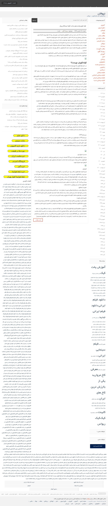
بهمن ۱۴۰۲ (102, 109)
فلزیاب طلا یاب (27, 403)
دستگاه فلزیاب (14, 330)
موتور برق (96, 399)
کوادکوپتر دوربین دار (75, 174)
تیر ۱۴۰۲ (103, 116)
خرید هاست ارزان (18, 156)
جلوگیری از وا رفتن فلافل (21, 31)
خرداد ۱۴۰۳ (102, 103)
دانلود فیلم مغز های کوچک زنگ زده (14, 311)
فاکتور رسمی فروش (19, 397)
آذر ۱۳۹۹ (103, 183)
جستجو (34, 20)
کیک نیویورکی (14, 476)
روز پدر (9, 346)
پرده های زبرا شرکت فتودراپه (37, 468)
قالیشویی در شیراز (12, 432)
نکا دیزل (11, 465)
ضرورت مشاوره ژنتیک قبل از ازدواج (21, 365)
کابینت (101, 412)
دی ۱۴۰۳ (103, 93)
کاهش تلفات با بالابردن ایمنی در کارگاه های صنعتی (30, 473)
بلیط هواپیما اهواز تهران (16, 177)
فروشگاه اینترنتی (18, 161)
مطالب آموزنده (101, 49)
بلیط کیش (16, 241)
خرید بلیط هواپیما (18, 172)
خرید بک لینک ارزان (29, 482)
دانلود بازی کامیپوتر (18, 146)
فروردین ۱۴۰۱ (101, 145)
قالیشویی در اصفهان (26, 422)
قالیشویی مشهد (10, 446)
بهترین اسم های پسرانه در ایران (13, 246)
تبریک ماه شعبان (94, 277)
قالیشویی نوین (19, 449)
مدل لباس (77, 503)
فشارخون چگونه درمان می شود (19, 77)
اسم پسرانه (23, 216)
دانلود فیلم (21, 136)
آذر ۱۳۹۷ (103, 245)
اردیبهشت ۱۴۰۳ (101, 106)
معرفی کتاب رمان (96, 459)
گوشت (88, 478)
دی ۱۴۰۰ (103, 151)
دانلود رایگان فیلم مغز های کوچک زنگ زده (18, 300)
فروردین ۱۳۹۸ (101, 232)
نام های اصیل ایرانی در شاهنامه (49, 462)
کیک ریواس (39, 476)
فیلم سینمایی (101, 72)
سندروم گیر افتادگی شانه (21, 354)
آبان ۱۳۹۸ (102, 212)
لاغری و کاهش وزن (93, 454)
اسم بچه (6, 205)
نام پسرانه (15, 462)
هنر (72, 503)
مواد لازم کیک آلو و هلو (9, 459)
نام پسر (21, 462)
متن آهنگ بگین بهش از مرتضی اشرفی (18, 110)
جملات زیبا (103, 287)
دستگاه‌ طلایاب (6, 330)
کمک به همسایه (94, 412)
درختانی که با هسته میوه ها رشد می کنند (17, 71)
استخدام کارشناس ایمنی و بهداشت (18, 205)
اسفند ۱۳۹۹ (102, 174)
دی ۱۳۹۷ (103, 241)
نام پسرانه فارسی (8, 462)
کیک (102, 418)
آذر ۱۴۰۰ (103, 154)
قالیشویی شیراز (27, 443)
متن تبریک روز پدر (36, 454)
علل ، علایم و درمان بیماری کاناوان (11, 386)
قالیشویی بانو (27, 419)
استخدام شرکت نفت (12, 200)
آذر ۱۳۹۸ (103, 209)
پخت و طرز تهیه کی (55, 468)
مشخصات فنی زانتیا (22, 41)
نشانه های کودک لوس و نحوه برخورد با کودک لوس (75, 465)
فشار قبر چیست (12, 400)
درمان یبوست (13, 327)
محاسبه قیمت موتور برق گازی (98, 365)
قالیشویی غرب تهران (17, 443)
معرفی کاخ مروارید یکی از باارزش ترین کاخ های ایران (16, 457)
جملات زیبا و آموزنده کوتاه (15, 270)
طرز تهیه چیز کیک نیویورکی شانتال (22, 376)
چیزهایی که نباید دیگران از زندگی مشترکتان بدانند (20, 470)
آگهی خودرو (23, 192)
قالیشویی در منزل (26, 438)
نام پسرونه (91, 465)
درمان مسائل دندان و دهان (24, 327)
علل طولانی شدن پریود (10, 389)
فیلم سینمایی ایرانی (99, 78)
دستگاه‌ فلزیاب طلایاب (25, 333)
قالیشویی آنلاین (19, 413)
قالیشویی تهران (20, 419)
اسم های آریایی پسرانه (20, 208)
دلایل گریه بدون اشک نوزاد (24, 338)
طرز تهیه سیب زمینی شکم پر (20, 370)
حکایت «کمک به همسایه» (97, 290)
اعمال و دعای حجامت (14, 222)
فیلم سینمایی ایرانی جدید (16, 411)
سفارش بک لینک (78, 485)
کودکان (103, 30)
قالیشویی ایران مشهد (21, 416)
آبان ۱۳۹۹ (102, 187)
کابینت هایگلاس (78, 473)
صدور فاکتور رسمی (19, 362)
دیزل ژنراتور (15, 341)
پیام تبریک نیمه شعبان (100, 408)
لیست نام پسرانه (83, 454)
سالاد (26, 349)
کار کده (45, 473)
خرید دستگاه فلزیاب (18, 281)
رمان (12, 346)
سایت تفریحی (101, 41)
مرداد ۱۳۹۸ (102, 222)
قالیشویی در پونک (7, 438)
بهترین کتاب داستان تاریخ (18, 251)
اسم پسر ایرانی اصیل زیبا (22, 219)
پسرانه (103, 46)
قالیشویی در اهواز (15, 422)
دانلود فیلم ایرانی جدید (98, 311)
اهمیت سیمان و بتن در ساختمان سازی (18, 28)
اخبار (103, 57)
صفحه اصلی (83, 501)
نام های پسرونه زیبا (28, 462)
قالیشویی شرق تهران (7, 441)
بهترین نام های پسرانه (14, 249)
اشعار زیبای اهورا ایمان (9, 219)
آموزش (103, 54)
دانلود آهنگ (54, 489)
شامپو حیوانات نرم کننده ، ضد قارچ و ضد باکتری (16, 35)
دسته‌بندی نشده (100, 65)
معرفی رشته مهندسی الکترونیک (53, 457)
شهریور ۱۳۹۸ (101, 219)
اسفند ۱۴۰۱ (102, 128)
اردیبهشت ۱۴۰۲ (101, 122)
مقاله (103, 33)
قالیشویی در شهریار (22, 432)
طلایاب (29, 384)
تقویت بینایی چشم (101, 280)
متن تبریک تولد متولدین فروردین (66, 454)
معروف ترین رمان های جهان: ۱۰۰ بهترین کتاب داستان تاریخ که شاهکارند (58, 459)
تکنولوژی (102, 62)
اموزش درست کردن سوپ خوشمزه (22, 224)
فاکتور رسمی (27, 397)
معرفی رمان (42, 457)
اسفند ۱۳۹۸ (102, 199)
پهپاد (85, 45)
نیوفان (103, 43)
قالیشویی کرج (11, 449)
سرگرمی (102, 70)
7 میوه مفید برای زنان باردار (23, 184)
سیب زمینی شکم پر (23, 357)
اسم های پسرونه (6, 214)
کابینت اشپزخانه (93, 473)
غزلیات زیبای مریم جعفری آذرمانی (12, 395)
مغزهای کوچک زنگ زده (33, 459)
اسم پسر (28, 216)
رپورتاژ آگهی (65, 31)
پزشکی (103, 59)
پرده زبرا (47, 468)
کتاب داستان (13, 473)
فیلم (16, 408)
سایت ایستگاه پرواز (45, 208)
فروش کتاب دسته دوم (22, 87)
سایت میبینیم (20, 141)
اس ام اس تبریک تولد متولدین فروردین (17, 197)
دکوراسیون (101, 28)
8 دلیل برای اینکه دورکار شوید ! (12, 187)
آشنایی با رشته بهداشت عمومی (19, 84)
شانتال (16, 357)
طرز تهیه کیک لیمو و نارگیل (22, 378)
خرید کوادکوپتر (27, 284)
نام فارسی (60, 462)
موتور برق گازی (97, 462)
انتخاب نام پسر (9, 224)
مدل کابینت (79, 457)
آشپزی (103, 25)
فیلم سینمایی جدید (99, 80)
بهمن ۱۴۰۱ (102, 132)
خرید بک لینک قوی (78, 482)
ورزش (67, 503)
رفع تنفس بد (17, 346)
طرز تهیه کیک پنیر (10, 378)
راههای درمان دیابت (97, 327)
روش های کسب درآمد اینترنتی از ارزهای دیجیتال (15, 99)
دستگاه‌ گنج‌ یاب (25, 335)
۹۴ (104, 83)
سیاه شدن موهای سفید (97, 332)
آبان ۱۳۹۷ (102, 248)
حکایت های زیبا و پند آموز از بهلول (19, 81)
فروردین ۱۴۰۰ (101, 170)
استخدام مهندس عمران (19, 203)
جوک (36, 501)
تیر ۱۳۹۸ (103, 225)
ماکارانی (77, 454)
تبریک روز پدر (7, 251)
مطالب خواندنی (100, 38)
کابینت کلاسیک (63, 473)
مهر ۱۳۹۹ (102, 190)
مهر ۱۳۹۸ (102, 216)
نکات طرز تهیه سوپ (37, 465)
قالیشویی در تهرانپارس (11, 424)
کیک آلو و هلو (46, 476)
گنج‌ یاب (92, 478)
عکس (31, 501)
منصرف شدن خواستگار (21, 459)
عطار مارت (103, 334)
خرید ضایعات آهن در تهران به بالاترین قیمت (17, 25)
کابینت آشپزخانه (102, 473)
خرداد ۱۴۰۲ (102, 119)
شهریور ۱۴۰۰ (101, 161)
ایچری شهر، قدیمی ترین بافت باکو (13, 232)
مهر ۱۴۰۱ (102, 135)
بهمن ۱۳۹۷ (102, 238)
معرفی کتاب (103, 459)
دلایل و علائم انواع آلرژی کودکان (19, 38)
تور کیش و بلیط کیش (20, 262)
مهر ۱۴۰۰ (102, 157)
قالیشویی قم (25, 446)
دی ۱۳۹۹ (103, 180)
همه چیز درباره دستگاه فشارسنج (98, 468)
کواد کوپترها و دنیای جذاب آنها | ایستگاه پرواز (73, 26)
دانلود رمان (12, 303)
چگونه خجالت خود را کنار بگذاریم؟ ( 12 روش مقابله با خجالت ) (50, 470)
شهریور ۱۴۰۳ (101, 96)
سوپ (12, 354)
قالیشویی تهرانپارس (10, 419)
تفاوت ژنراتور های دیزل (10, 257)
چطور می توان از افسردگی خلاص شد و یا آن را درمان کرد (81, 470)
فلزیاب (6, 400)
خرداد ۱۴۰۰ (102, 164)
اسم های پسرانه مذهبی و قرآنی (19, 214)
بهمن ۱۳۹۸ (102, 203)
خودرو (26, 289)
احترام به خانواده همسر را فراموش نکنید (17, 195)
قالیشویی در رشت (26, 427)
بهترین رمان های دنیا (25, 249)
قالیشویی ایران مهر (11, 416)
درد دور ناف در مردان (14, 322)
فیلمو (29, 485)
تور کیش (28, 262)
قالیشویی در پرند (17, 438)
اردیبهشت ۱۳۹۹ (101, 196)
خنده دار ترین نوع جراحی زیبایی (15, 284)
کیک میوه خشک (22, 476)
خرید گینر (21, 166)
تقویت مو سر (99, 282)
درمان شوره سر (98, 321)
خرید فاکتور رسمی (8, 281)
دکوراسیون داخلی (11, 338)
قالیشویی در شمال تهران (18, 430)
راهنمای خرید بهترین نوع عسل (20, 74)
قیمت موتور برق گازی (100, 360)
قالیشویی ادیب (11, 413)
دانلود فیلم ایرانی (26, 305)
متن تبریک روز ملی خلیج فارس (49, 454)
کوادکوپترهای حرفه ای (42, 106)
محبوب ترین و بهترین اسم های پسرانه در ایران (94, 457)
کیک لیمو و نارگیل (31, 476)
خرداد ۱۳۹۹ (102, 193)
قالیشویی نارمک (27, 449)
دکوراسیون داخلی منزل (25, 341)
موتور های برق (98, 403)
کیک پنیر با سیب (98, 478)
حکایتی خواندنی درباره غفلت (99, 293)
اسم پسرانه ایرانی (15, 216)
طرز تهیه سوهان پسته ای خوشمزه (16, 368)
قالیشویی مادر (17, 446)
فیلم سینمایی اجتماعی (98, 75)
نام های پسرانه (37, 462)
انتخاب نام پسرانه (26, 227)
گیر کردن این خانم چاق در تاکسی (77, 478)
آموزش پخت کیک (23, 494)
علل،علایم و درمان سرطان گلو (23, 389)
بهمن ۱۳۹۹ (102, 177)
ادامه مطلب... (38, 220)
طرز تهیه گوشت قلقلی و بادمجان (11, 381)
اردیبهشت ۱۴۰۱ (101, 141)
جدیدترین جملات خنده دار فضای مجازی (17, 265)
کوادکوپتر (79, 66)
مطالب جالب (101, 36)
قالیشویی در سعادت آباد (15, 427)
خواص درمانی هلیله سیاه (99, 295)
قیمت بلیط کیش (21, 451)
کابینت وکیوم (70, 473)
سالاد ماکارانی (20, 349)
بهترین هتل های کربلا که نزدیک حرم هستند (17, 120)
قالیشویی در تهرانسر (22, 424)
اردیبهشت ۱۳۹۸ (101, 228)
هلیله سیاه (94, 405)
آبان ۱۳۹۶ (102, 254)
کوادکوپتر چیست (57, 476)
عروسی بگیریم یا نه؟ (22, 384)
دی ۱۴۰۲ (103, 112)
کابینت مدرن (85, 473)
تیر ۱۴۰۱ (103, 138)
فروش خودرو (9, 397)
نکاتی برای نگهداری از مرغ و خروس (18, 96)
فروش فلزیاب (20, 400)
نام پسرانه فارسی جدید (100, 465)
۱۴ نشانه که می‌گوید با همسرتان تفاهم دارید (57, 478)
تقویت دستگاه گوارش (15, 260)
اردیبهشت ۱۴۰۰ (101, 167)
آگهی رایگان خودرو (15, 192)
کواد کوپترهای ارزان (76, 108)
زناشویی (102, 67)
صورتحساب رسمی (9, 362)
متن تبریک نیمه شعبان (95, 362)
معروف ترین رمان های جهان (84, 459)
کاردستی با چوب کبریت (53, 473)
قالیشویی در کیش (17, 441)
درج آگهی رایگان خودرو (19, 319)
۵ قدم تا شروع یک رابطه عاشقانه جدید (36, 478)
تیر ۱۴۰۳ (103, 99)
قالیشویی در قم (19, 435)
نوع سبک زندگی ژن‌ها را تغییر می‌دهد (52, 465)
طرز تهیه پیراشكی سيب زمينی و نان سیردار (14, 373)
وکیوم (61, 468)
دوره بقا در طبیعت (18, 151)
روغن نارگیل (98, 329)
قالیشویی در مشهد (10, 435)
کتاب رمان (7, 473)
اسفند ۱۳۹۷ (102, 235)
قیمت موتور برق (94, 356)
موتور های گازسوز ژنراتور (70, 462)
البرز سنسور (5, 222)
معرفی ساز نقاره (101, 369)
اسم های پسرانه (15, 211)
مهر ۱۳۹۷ (102, 251)
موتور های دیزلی (81, 462)
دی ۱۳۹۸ (103, 206)
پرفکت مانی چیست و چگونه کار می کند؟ (17, 62)
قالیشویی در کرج (26, 441)
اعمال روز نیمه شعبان (25, 222)
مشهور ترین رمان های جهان (69, 457)
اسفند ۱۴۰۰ (102, 148)
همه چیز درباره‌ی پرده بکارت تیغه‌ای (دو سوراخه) (76, 468)
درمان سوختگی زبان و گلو (17, 324)
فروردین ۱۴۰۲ (101, 125)
